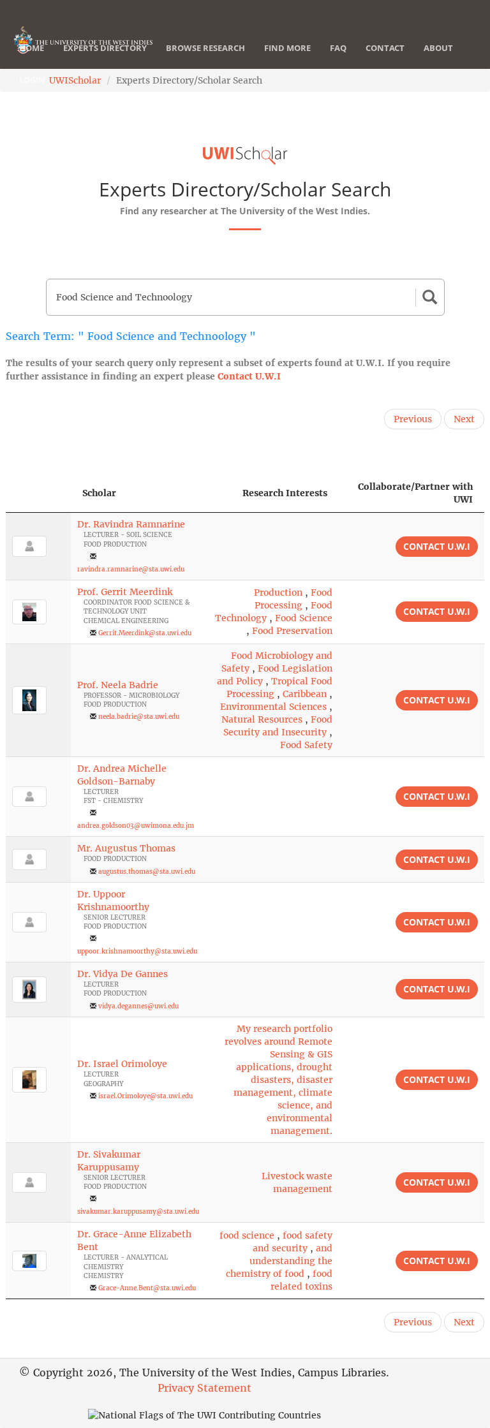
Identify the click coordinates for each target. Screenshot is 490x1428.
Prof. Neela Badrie (117, 685)
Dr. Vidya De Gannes (122, 974)
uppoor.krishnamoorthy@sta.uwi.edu (137, 951)
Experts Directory (105, 48)
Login (32, 79)
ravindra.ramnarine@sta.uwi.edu (130, 569)
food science (246, 1235)
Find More (287, 48)
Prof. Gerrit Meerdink (124, 592)
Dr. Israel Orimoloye (122, 1064)
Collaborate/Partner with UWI (415, 493)
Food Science (303, 618)
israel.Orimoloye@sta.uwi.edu (145, 1096)
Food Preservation (292, 631)
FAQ (338, 48)
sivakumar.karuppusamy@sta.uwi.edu (138, 1211)
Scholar (99, 493)
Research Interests (284, 493)
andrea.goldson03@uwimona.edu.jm (135, 825)
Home (31, 48)
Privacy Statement (204, 1387)
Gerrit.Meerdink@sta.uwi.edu (144, 633)
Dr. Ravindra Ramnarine (131, 524)
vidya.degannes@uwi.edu (138, 1006)
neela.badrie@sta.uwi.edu (138, 716)
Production (278, 592)
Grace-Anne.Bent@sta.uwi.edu (147, 1288)
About (438, 48)
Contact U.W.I (249, 376)
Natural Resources (261, 719)
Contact (385, 48)
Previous (413, 419)
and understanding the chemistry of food (279, 1260)
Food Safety (306, 745)
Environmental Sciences (273, 706)
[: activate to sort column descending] (38, 493)
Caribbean (305, 694)
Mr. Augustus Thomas (126, 848)
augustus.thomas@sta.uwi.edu (146, 871)
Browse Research (205, 48)
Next (464, 419)
